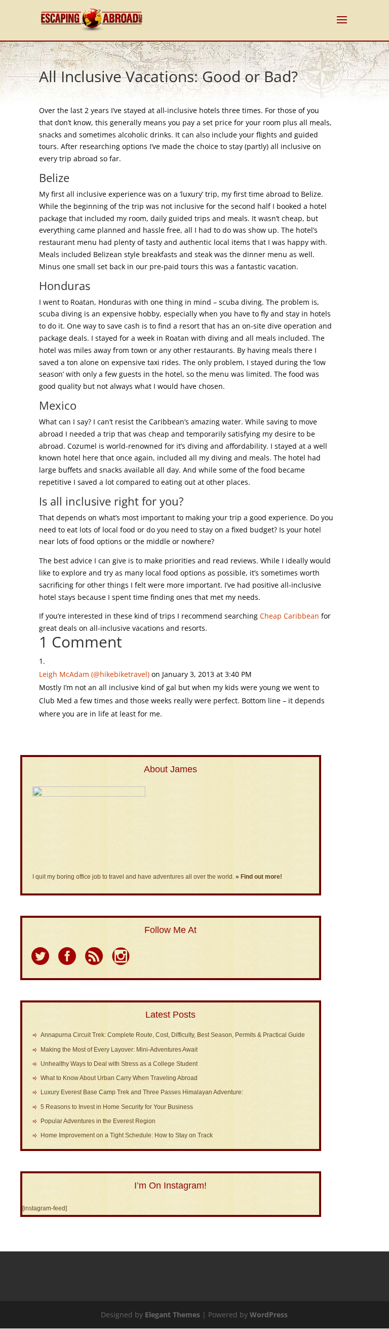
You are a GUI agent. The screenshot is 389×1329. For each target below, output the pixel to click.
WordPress (269, 1314)
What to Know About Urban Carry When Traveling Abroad (119, 1078)
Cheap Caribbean (289, 616)
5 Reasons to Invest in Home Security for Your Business (117, 1106)
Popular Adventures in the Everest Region (98, 1121)
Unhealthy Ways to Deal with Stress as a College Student (119, 1063)
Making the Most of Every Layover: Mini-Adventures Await (119, 1049)
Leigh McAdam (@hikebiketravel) (94, 674)
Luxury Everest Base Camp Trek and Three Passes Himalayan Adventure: (142, 1092)
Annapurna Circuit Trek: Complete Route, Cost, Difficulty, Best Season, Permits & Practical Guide (173, 1034)
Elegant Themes (172, 1314)
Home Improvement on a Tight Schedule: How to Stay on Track (127, 1135)
